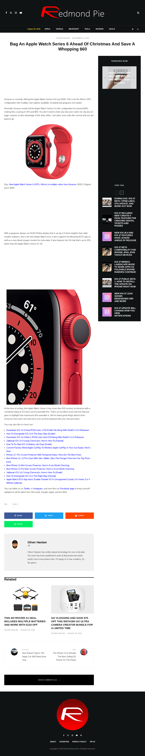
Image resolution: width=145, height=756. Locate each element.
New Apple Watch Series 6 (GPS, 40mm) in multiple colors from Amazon (42, 184)
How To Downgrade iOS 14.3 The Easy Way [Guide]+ (31, 433)
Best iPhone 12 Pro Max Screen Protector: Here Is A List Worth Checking (40, 469)
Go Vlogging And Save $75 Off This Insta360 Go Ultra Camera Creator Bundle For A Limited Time (72, 623)
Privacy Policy (79, 742)
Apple (47, 29)
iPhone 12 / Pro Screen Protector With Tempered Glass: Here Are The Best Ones (43, 455)
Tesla (87, 29)
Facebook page (67, 488)
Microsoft (74, 29)
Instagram (38, 488)
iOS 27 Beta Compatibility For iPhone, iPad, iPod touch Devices (125, 251)
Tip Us (92, 742)
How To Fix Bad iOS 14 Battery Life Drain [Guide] (29, 444)
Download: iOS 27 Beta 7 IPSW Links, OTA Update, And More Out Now (124, 202)
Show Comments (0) (47, 680)
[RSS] (132, 29)
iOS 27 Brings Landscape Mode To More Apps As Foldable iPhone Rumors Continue (125, 267)
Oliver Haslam (63, 38)
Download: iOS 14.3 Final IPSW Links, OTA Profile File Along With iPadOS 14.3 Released (47, 430)
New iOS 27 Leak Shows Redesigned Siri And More (123, 297)
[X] (10, 13)
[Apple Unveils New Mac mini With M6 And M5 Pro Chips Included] (119, 77)
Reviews (100, 29)
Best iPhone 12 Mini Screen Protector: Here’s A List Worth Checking (37, 465)
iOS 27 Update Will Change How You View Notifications (125, 312)
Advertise (64, 742)
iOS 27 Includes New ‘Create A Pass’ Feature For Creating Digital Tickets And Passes (125, 219)
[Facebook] (6, 13)
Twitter (27, 488)
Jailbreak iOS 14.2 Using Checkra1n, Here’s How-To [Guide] (34, 472)
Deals (112, 29)
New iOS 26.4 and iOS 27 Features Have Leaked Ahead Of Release (125, 236)
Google (59, 29)
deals (16, 504)
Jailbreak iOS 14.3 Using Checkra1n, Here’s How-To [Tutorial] (34, 441)
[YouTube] (20, 13)
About (53, 742)
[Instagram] (15, 13)
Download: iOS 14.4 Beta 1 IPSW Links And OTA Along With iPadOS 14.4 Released (45, 437)
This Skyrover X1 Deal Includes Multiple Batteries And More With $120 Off (25, 621)
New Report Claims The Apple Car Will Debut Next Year (34, 655)
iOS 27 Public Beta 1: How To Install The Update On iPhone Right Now (125, 283)
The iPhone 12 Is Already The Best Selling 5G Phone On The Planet (64, 655)
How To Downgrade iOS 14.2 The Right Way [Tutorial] (31, 476)
